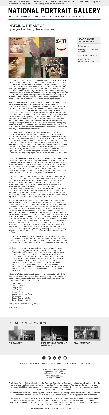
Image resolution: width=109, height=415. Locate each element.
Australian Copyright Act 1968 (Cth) (84, 401)
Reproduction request (82, 403)
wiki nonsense (14, 214)
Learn (56, 17)
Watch (64, 17)
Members (73, 17)
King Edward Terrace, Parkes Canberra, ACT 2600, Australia (54, 373)
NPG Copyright (64, 405)
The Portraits (26, 17)
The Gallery (46, 17)
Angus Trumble (21, 29)
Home (19, 363)
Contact (25, 363)
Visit (37, 17)
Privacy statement (42, 363)
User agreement (56, 363)
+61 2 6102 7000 (57, 376)
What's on (13, 17)
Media (32, 363)
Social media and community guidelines (77, 363)
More (81, 17)
